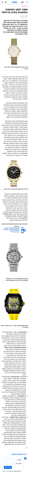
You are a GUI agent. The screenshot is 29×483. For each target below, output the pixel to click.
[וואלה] (14, 2)
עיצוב (26, 447)
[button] (22, 2)
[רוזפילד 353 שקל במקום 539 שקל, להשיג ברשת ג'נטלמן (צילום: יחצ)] (14, 53)
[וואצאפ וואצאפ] (6, 2)
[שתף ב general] (3, 2)
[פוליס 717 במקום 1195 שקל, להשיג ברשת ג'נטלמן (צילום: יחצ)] (14, 175)
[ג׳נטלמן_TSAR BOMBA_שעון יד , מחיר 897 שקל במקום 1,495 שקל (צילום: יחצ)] (14, 306)
